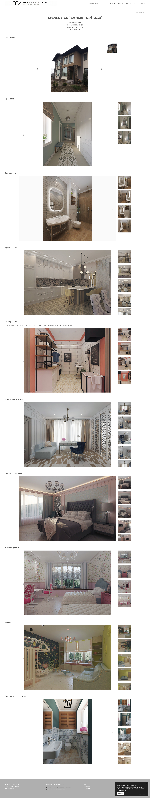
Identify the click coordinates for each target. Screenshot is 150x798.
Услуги (120, 3)
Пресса (112, 3)
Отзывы (104, 3)
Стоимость (130, 3)
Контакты (141, 3)
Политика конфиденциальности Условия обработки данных (58, 789)
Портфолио (93, 3)
